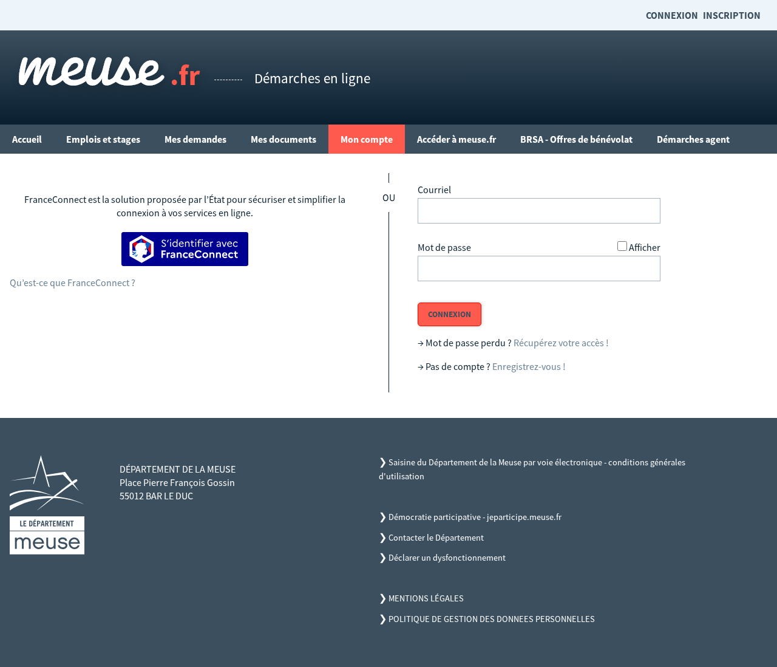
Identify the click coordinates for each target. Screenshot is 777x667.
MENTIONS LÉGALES (426, 598)
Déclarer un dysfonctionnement (447, 557)
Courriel (434, 189)
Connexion (672, 15)
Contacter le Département (436, 537)
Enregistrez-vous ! (529, 366)
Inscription (732, 15)
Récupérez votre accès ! (561, 343)
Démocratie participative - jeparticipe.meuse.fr (475, 516)
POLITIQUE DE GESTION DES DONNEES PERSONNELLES (491, 619)
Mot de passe (444, 247)
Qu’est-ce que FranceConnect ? (72, 282)
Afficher (644, 247)
